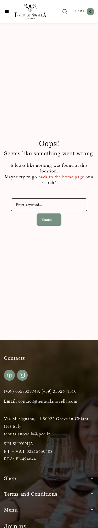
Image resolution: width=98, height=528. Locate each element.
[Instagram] (22, 375)
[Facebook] (9, 375)
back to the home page (61, 177)
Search (47, 219)
